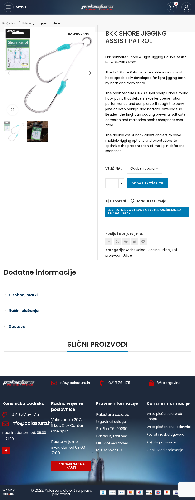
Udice (26, 23)
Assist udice (135, 250)
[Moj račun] (186, 7)
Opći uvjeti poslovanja (165, 449)
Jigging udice (48, 23)
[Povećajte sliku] (12, 110)
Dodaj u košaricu (147, 183)
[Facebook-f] (6, 450)
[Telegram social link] (143, 241)
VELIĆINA (112, 168)
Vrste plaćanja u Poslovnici (169, 426)
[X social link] (117, 241)
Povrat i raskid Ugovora (165, 434)
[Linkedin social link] (134, 241)
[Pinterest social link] (126, 241)
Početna (9, 23)
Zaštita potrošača (161, 442)
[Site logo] (97, 7)
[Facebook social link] (108, 241)
